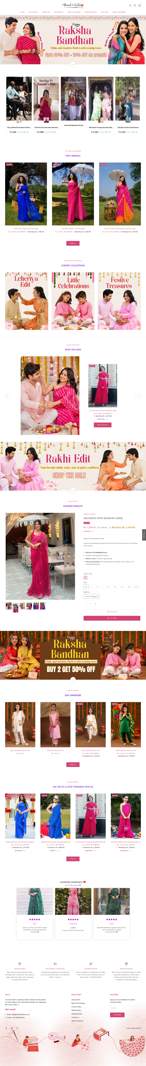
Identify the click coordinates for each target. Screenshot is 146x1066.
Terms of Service (77, 1021)
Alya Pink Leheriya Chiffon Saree (73, 229)
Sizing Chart (76, 1000)
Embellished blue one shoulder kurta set (55, 842)
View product (102, 425)
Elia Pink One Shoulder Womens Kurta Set (102, 411)
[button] (13, 912)
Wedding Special (91, 12)
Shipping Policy (77, 1014)
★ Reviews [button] (144, 535)
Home (22, 12)
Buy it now (112, 618)
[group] (73, 39)
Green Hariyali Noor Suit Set (126, 751)
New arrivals (33, 12)
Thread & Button (89, 514)
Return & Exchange (78, 1003)
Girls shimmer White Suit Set (20, 751)
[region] (73, 39)
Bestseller (46, 12)
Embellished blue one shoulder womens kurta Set (20, 842)
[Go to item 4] (29, 606)
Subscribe (117, 1015)
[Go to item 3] (22, 606)
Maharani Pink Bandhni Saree (103, 518)
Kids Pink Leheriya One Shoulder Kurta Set (126, 842)
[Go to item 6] (43, 606)
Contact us (75, 1017)
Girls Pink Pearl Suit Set (55, 751)
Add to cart (112, 612)
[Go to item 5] (36, 606)
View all (72, 243)
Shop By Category (74, 12)
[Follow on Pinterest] (17, 1028)
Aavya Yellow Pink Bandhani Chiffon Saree (120, 229)
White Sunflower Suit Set (91, 751)
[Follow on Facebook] (6, 1028)
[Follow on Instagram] (12, 1028)
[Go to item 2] (15, 607)
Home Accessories (119, 12)
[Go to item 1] (9, 606)
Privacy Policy (76, 1007)
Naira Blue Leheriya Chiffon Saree (26, 229)
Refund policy (76, 1010)
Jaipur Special (58, 12)
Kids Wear (104, 12)
